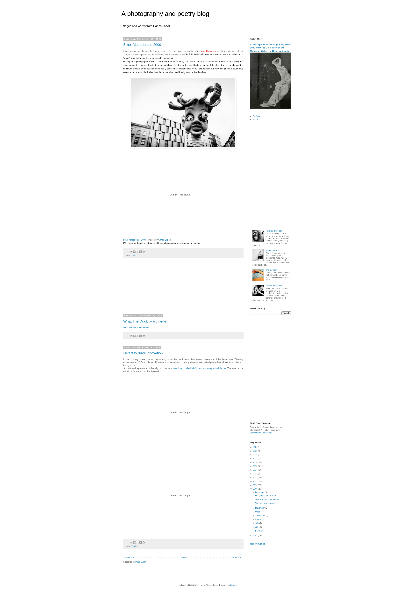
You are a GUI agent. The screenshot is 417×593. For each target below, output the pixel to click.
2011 (255, 481)
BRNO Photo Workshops (261, 433)
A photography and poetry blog (165, 13)
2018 (255, 455)
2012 (255, 477)
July (257, 523)
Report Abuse (257, 543)
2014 (255, 470)
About (255, 119)
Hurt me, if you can (274, 231)
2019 (255, 451)
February (259, 531)
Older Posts (237, 557)
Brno (133, 255)
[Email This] (131, 251)
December (260, 492)
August (258, 519)
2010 (255, 485)
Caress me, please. (274, 286)
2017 (255, 458)
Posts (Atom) (141, 562)
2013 (255, 474)
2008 (255, 535)
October (259, 512)
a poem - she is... (273, 250)
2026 (255, 447)
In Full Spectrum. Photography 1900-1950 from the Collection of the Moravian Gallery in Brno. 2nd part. (270, 47)
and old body (271, 270)
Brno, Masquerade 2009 (142, 45)
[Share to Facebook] (140, 251)
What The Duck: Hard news (145, 321)
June (257, 527)
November (260, 508)
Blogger (233, 585)
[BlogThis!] (134, 251)
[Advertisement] (183, 288)
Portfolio (256, 116)
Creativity (134, 546)
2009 (255, 489)
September (260, 515)
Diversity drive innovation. (143, 353)
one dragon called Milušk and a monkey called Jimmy (199, 368)
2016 (255, 462)
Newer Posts (129, 557)
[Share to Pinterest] (143, 251)
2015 (255, 466)
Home (184, 557)
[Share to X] (137, 251)
